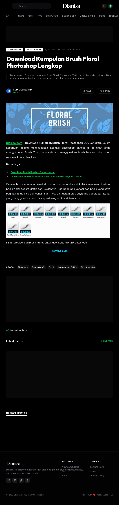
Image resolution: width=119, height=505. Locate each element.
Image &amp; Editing (67, 267)
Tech (64, 471)
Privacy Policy (97, 475)
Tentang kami (97, 467)
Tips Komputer (88, 267)
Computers (15, 50)
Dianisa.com (14, 142)
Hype (65, 475)
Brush (51, 267)
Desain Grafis (38, 267)
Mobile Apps (34, 50)
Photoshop (23, 267)
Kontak (93, 471)
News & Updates (70, 467)
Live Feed (108, 341)
